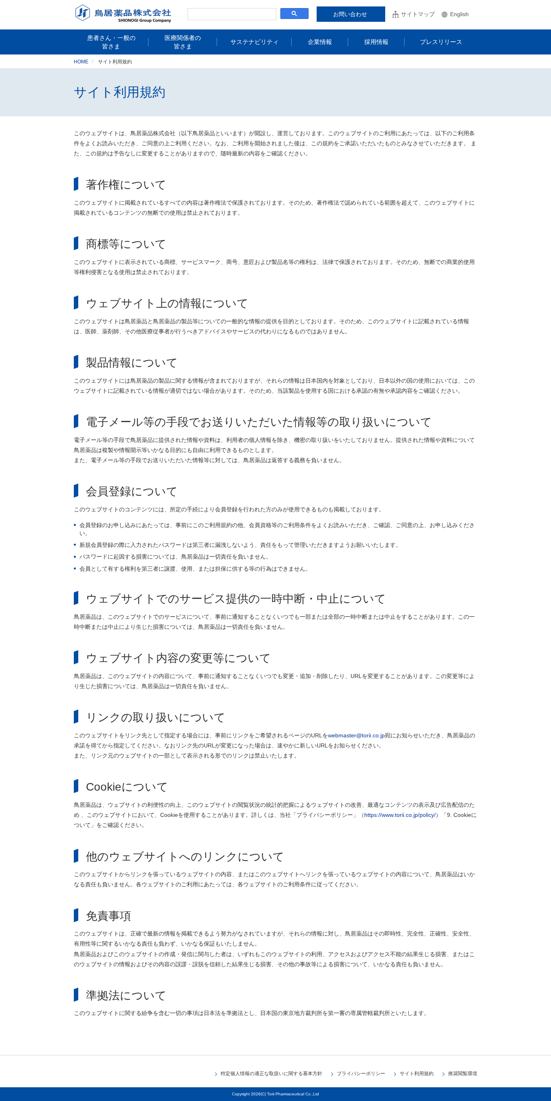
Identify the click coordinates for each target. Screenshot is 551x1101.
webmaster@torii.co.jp (356, 735)
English (459, 14)
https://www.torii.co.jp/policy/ (400, 815)
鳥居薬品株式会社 (123, 13)
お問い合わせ (350, 14)
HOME (81, 62)
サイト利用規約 (417, 1073)
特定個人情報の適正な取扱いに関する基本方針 (271, 1073)
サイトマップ (418, 14)
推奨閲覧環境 (462, 1073)
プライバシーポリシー (361, 1073)
